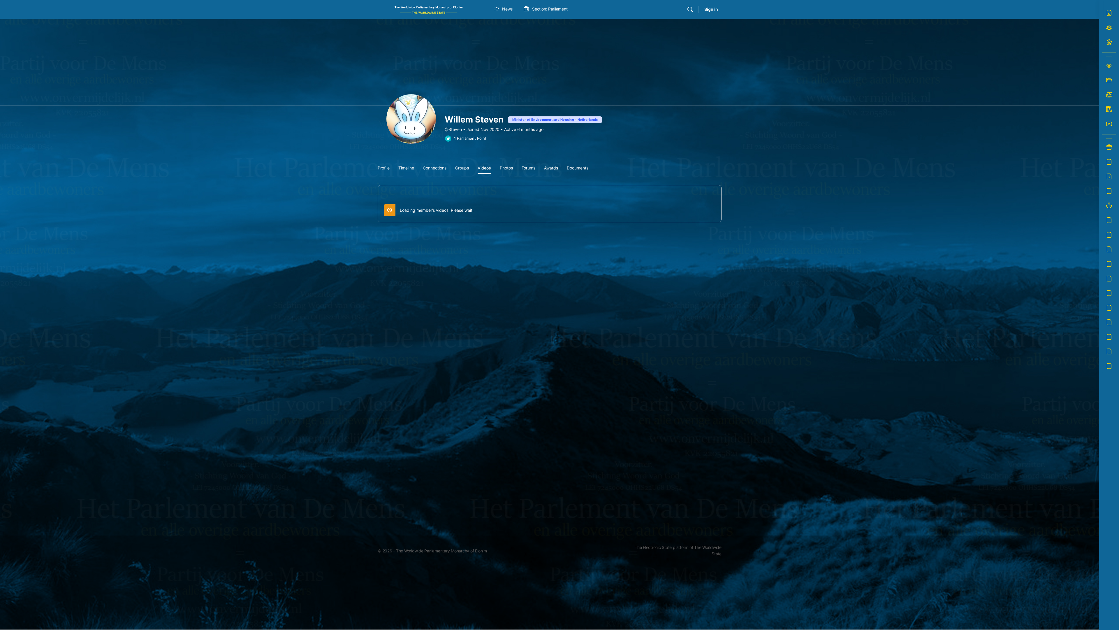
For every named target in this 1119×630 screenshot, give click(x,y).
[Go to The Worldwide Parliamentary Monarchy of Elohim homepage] (429, 9)
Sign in (711, 9)
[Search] (690, 9)
